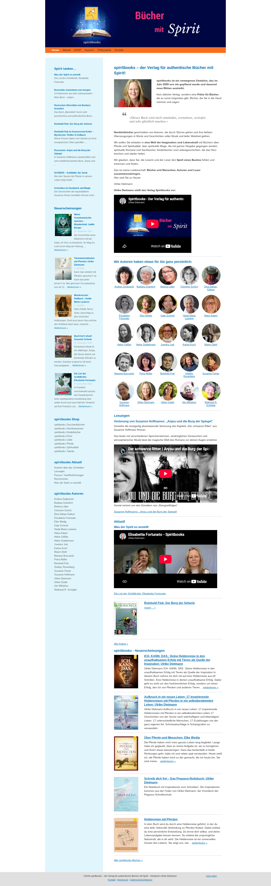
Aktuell (66, 50)
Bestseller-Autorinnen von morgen (72, 90)
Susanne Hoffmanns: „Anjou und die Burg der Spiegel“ (145, 511)
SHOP (77, 50)
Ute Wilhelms (61, 585)
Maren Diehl (60, 552)
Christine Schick (63, 510)
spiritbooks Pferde (64, 443)
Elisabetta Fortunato (65, 518)
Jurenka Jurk (61, 544)
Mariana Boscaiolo (64, 555)
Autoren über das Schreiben (69, 467)
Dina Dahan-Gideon (64, 514)
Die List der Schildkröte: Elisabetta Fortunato (140, 593)
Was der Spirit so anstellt (67, 74)
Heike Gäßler (61, 536)
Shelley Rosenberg (64, 567)
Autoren (89, 50)
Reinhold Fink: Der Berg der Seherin (73, 124)
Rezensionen (61, 478)
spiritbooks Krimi (63, 436)
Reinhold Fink (61, 563)
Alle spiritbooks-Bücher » (128, 860)
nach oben (211, 876)
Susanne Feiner (62, 571)
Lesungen (59, 471)
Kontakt (119, 50)
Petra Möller (60, 559)
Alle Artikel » (121, 644)
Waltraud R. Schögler (65, 589)
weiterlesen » (210, 687)
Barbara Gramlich (63, 502)
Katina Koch (60, 548)
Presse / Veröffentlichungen (69, 475)
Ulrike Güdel (60, 582)
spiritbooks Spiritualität (66, 447)
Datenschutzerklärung (141, 880)
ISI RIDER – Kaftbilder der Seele (71, 173)
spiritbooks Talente (64, 451)
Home (55, 50)
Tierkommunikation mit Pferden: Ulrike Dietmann (84, 261)
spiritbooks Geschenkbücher (69, 424)
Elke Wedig (60, 521)
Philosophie (104, 50)
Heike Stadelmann (64, 540)
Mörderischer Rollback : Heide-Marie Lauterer (83, 298)
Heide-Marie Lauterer (65, 529)
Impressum (122, 880)
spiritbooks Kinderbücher (67, 432)
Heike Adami (61, 533)
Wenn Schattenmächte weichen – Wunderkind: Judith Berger (84, 221)
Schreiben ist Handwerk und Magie (72, 188)
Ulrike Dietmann (62, 578)
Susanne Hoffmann (64, 574)
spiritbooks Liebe (63, 439)
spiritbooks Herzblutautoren (68, 428)
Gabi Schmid (61, 525)
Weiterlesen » (61, 250)
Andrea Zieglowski (64, 499)
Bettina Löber (61, 506)
